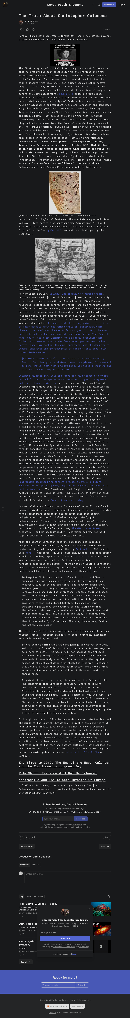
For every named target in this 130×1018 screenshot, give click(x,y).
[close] (89, 909)
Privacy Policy (84, 947)
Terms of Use (77, 944)
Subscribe (65, 938)
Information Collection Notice (64, 947)
